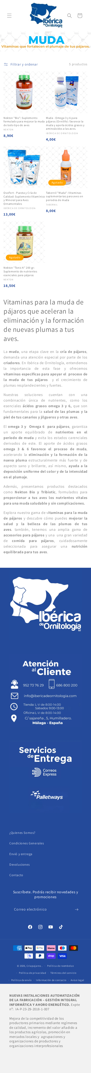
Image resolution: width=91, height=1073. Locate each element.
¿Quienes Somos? (22, 833)
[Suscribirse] (76, 909)
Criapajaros (34, 965)
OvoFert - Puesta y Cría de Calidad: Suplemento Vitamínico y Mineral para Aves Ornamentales (24, 198)
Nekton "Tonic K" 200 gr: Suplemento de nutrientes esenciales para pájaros (20, 271)
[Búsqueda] (69, 16)
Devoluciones (19, 864)
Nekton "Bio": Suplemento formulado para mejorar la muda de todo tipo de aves (24, 121)
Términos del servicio (63, 972)
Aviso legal (77, 980)
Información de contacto (51, 980)
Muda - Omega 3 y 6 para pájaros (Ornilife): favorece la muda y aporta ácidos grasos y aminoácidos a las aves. (65, 123)
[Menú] (9, 16)
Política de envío (21, 980)
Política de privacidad (32, 972)
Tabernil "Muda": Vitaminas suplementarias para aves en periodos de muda (64, 196)
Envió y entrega (20, 854)
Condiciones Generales (26, 843)
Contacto (16, 875)
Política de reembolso (60, 965)
